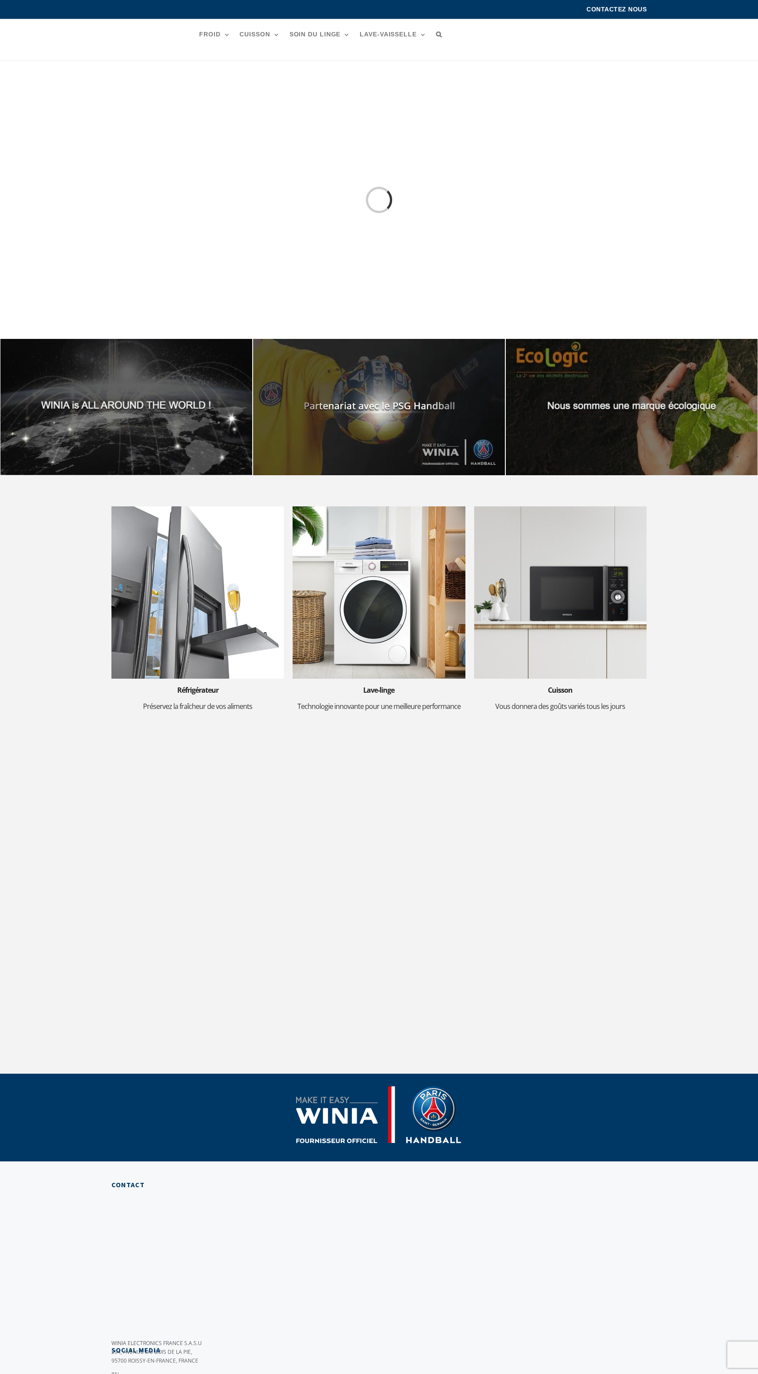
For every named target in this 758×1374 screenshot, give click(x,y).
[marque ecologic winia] (632, 342)
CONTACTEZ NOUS (616, 9)
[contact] (515, 756)
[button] (439, 34)
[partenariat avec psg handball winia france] (379, 342)
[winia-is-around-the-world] (126, 342)
